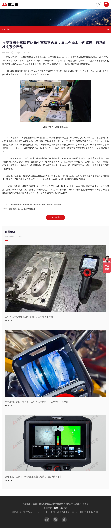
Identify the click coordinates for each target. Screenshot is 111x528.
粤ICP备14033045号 (70, 512)
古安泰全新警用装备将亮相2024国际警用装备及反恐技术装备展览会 (35, 205)
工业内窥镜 (11, 138)
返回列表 (55, 217)
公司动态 (6, 29)
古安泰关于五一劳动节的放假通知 (22, 209)
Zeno (96, 512)
